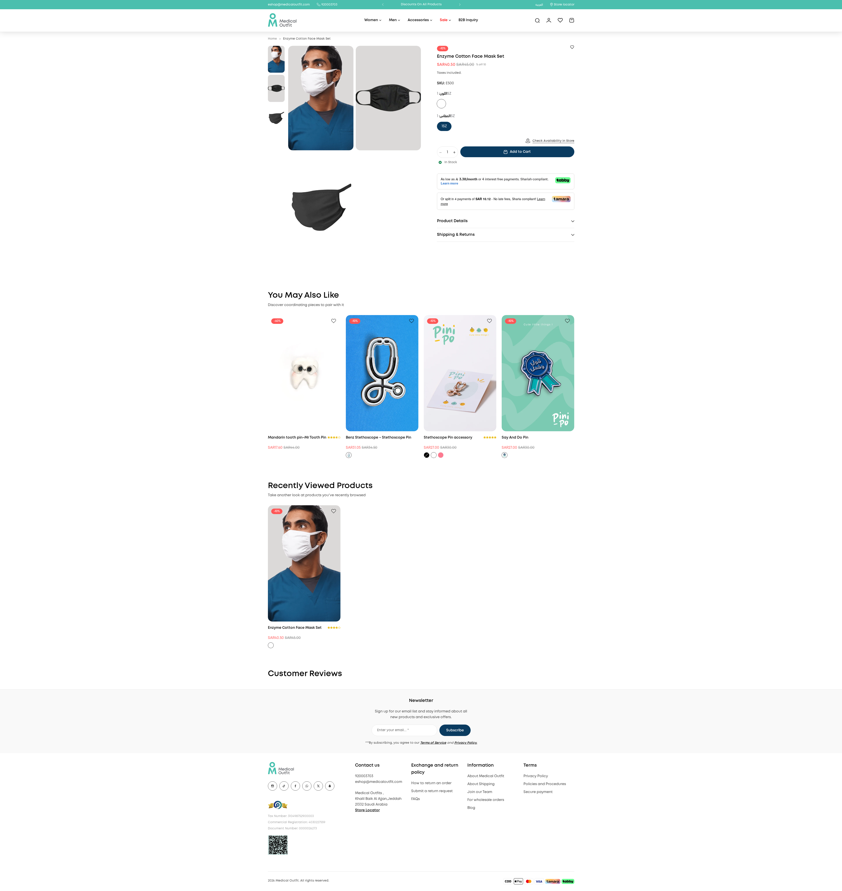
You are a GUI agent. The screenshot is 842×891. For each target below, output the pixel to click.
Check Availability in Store (553, 141)
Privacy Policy (535, 776)
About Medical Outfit (485, 776)
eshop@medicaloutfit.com (289, 4)
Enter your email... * (393, 730)
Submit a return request (432, 791)
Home (272, 38)
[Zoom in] (321, 98)
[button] (383, 4)
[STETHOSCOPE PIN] (348, 455)
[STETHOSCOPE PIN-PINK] (440, 455)
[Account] (549, 20)
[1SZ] (441, 104)
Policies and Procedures (544, 784)
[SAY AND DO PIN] (504, 455)
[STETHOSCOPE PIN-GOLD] (433, 455)
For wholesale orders (485, 800)
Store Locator (367, 810)
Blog (471, 808)
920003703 (329, 4)
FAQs (415, 799)
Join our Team (479, 792)
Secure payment (538, 792)
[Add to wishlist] (572, 47)
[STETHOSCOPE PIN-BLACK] (426, 455)
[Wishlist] (560, 20)
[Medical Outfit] (282, 20)
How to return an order (431, 783)
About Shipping (481, 784)
